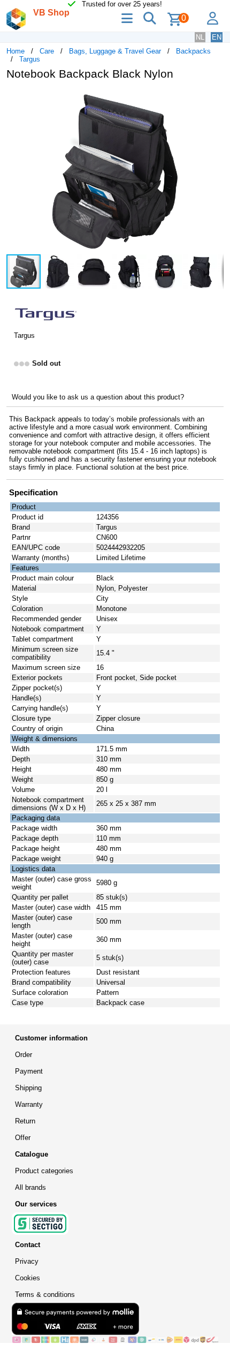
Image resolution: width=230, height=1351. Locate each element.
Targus (29, 59)
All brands (30, 1187)
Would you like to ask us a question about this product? (98, 397)
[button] (214, 99)
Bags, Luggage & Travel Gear (115, 51)
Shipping (28, 1088)
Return (25, 1121)
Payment (29, 1071)
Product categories (44, 1171)
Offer (22, 1138)
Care (47, 51)
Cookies (27, 1278)
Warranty (29, 1104)
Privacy (27, 1261)
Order (23, 1055)
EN (216, 37)
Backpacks (193, 51)
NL (200, 37)
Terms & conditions (45, 1294)
